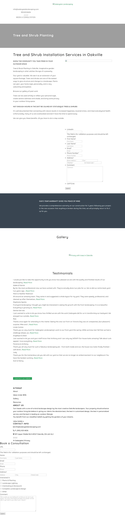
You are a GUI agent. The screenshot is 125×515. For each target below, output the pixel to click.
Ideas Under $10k (19, 395)
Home (18, 19)
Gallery (103, 19)
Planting (77, 19)
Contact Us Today (22, 378)
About (26, 19)
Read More (28, 282)
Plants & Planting (9, 480)
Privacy (27, 440)
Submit (68, 188)
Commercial (90, 19)
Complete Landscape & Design (14, 489)
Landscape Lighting (9, 483)
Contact (69, 22)
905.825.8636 (26, 12)
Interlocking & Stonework (12, 486)
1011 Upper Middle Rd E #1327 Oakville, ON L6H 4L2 (33, 434)
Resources (56, 22)
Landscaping (39, 19)
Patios (52, 19)
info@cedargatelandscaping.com (26, 9)
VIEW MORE (18, 421)
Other (4, 492)
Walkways (63, 19)
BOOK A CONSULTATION (25, 17)
